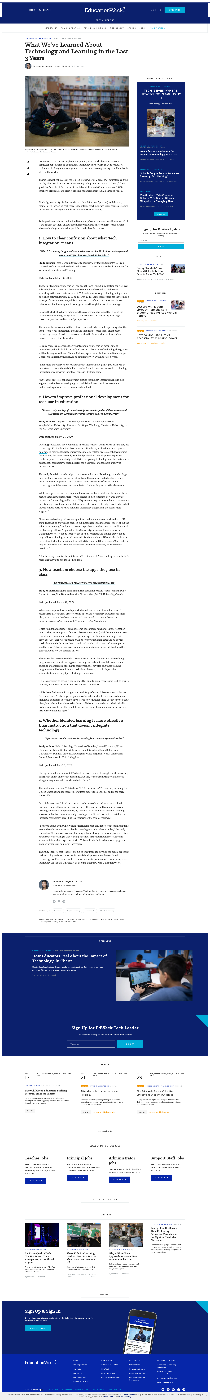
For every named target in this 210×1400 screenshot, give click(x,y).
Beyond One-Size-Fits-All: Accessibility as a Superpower (157, 336)
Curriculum (145, 191)
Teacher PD (90, 911)
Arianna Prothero (147, 160)
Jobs (142, 28)
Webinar (114, 1086)
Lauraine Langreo (44, 66)
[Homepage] (105, 10)
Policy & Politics (70, 28)
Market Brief (156, 28)
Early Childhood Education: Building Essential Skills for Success (46, 1092)
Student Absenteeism (99, 1086)
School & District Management (160, 1086)
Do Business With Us (166, 1360)
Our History (77, 1369)
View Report (161, 214)
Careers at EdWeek (80, 1382)
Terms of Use (98, 1390)
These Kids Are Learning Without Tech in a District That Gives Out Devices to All (81, 1258)
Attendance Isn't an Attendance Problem (99, 1093)
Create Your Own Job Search (104, 1200)
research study (64, 455)
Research (58, 911)
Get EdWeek (134, 1360)
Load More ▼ (105, 1295)
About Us (77, 1360)
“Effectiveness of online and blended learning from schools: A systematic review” (84, 738)
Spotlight (177, 1224)
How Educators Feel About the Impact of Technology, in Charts (158, 153)
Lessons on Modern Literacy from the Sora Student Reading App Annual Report (157, 311)
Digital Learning (73, 911)
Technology (117, 28)
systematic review (66, 293)
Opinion (131, 28)
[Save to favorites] (28, 168)
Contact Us (106, 1360)
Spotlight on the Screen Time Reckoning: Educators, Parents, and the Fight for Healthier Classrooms (164, 1234)
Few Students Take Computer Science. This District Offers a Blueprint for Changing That (157, 198)
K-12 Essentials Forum (51, 1086)
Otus (167, 1112)
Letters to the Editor (109, 1365)
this (54, 455)
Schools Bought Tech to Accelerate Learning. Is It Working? (159, 175)
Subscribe (175, 10)
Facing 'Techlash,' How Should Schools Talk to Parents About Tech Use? (150, 271)
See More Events (105, 1131)
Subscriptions (134, 1365)
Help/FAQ (105, 1369)
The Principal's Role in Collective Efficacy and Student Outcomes (155, 1093)
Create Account (38, 1328)
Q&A (161, 264)
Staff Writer (57, 886)
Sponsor (140, 303)
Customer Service (108, 1373)
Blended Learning (107, 911)
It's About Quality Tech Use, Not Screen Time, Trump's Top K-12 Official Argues (39, 1258)
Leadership (50, 28)
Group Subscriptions (137, 1373)
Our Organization (80, 1365)
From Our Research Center (152, 148)
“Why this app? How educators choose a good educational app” (84, 582)
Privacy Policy (115, 1390)
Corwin (112, 1112)
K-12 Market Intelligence (166, 1378)
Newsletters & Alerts (137, 1369)
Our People (77, 1373)
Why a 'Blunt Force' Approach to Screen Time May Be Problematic (123, 1256)
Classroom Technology (38, 38)
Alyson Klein (145, 206)
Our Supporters (79, 1377)
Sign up (130, 1044)
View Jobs (34, 1181)
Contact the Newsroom (110, 1377)
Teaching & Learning (95, 28)
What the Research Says (67, 38)
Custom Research (164, 1382)
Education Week (69, 886)
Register (30, 1110)
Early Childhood (32, 1086)
